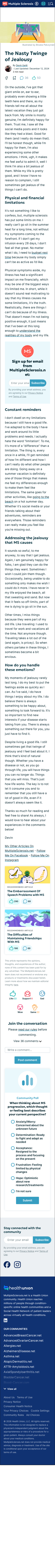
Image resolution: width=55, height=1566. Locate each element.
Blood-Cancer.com (16, 1382)
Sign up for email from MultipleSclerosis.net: (27, 368)
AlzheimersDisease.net (19, 1351)
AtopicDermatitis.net (18, 1361)
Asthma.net (11, 1356)
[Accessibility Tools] (36, 3)
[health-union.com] (18, 1288)
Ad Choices (33, 1414)
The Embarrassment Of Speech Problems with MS (25, 893)
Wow (18, 1008)
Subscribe (38, 383)
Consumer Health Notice (18, 1406)
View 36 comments (26, 1041)
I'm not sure (23, 1191)
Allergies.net (12, 1346)
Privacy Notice (35, 393)
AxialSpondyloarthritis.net (21, 1372)
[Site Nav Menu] (50, 3)
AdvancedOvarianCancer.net (23, 1340)
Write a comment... (19, 1050)
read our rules (27, 1029)
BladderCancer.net (16, 1377)
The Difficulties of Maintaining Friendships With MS (24, 938)
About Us (9, 1397)
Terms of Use (19, 396)
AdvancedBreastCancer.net (23, 1335)
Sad (40, 995)
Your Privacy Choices (16, 1410)
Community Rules (14, 1414)
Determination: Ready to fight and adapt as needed (30, 1138)
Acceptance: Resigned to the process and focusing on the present (30, 1153)
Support (27, 995)
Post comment (27, 1060)
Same (34, 1008)
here (16, 984)
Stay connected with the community (22, 1230)
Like (12, 995)
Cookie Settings (40, 1410)
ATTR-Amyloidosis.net (19, 1367)
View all (11, 1388)
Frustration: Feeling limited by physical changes (29, 1168)
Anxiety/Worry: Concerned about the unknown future (30, 1125)
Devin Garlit (22, 65)
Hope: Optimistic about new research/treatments (30, 1181)
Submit (27, 1200)
